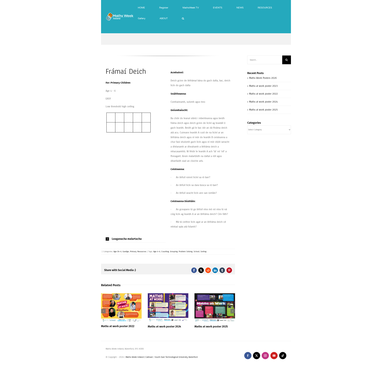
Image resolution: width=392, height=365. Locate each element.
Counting (165, 251)
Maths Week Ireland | (135, 357)
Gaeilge (126, 251)
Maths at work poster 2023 (263, 85)
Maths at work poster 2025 (211, 326)
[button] (183, 16)
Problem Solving (185, 251)
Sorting (203, 251)
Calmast (149, 357)
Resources (141, 251)
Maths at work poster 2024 (164, 326)
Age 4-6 (156, 251)
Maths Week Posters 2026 (263, 77)
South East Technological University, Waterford (176, 357)
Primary (133, 251)
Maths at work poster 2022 (117, 326)
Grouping (174, 251)
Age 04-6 (117, 251)
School (196, 251)
